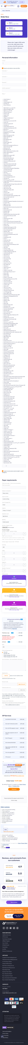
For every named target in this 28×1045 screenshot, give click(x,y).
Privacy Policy (24, 843)
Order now (24, 6)
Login (18, 6)
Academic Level (5, 513)
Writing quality (5, 574)
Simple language (9, 655)
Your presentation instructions (16, 659)
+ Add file (6, 675)
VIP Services (5, 937)
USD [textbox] (3, 547)
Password (4, 82)
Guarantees (5, 947)
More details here (20, 775)
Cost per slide (11, 541)
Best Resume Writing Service (8, 967)
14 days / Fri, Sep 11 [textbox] (7, 510)
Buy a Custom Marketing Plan (8, 979)
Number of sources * (6, 568)
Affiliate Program (6, 941)
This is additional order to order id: (12, 704)
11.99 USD (17, 541)
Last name (4, 76)
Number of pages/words (7, 525)
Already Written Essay (7, 963)
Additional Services (6, 935)
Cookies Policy (16, 786)
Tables (3, 550)
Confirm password (6, 88)
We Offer (4, 949)
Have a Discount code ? (8, 831)
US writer (5, 652)
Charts (3, 556)
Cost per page (5, 541)
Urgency (4, 508)
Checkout (14, 789)
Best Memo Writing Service (8, 965)
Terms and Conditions (6, 1031)
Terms (21, 784)
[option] (14, 99)
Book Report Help (6, 969)
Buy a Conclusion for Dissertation (9, 977)
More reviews (14, 902)
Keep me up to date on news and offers (12, 68)
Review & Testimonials (7, 951)
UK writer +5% (7, 653)
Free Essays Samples (7, 939)
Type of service (5, 496)
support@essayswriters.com (9, 992)
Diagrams (4, 562)
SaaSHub (8, 872)
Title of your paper (6, 483)
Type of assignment (6, 502)
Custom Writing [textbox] (6, 499)
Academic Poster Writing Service (9, 957)
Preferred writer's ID (6, 687)
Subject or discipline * (6, 490)
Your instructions (5, 659)
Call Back (4, 988)
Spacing (4, 519)
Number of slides (13, 531)
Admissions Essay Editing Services (9, 959)
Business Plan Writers (7, 971)
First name (4, 70)
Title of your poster (6, 485)
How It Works (5, 943)
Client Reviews (9, 865)
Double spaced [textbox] (6, 521)
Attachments (5, 673)
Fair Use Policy (5, 1035)
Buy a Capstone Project (7, 975)
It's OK (21, 2)
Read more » (14, 2)
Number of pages (5, 531)
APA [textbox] (3, 647)
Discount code (5, 681)
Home (3, 10)
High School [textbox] (5, 516)
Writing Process (5, 945)
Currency (4, 544)
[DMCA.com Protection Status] (8, 1028)
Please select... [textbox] (6, 493)
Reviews (8, 879)
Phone (3, 93)
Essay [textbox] (4, 504)
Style (3, 644)
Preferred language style (7, 650)
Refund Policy (5, 1037)
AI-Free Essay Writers (7, 961)
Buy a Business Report (7, 973)
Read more (14, 628)
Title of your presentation (15, 483)
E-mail (3, 60)
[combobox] (14, 96)
